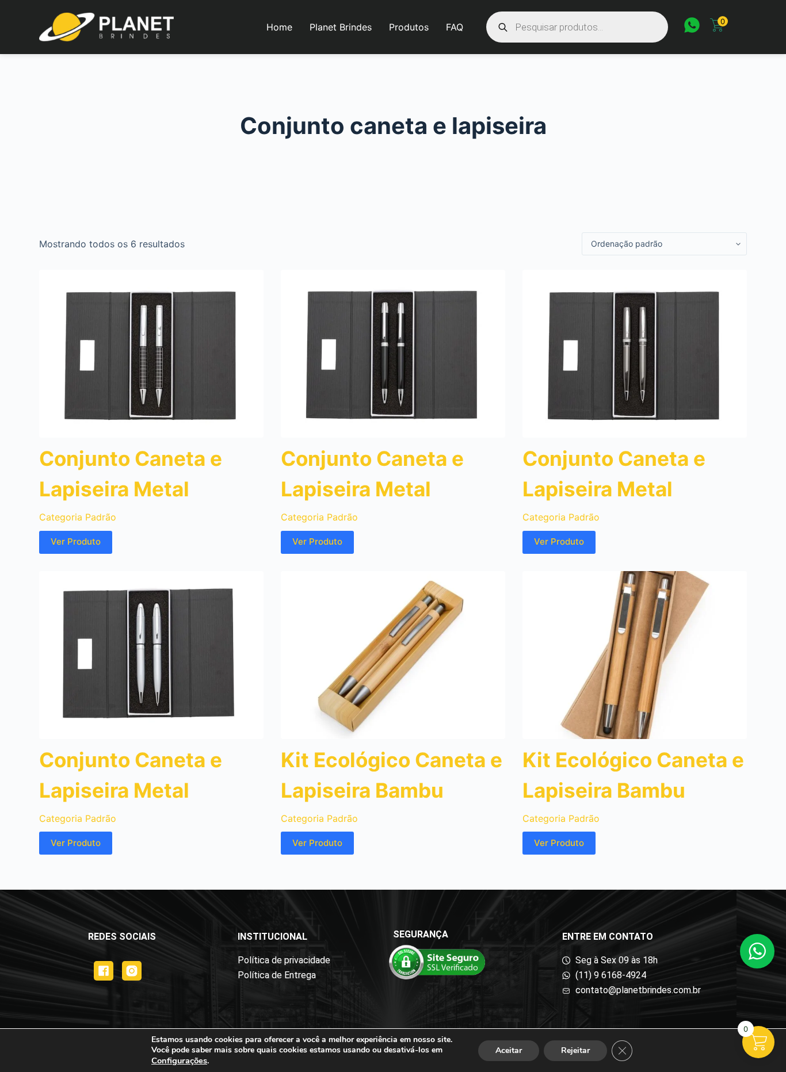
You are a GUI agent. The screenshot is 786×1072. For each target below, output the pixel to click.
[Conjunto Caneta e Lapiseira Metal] (151, 354)
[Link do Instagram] (132, 971)
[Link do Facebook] (103, 971)
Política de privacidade (284, 960)
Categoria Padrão (77, 517)
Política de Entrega (277, 975)
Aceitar (508, 1050)
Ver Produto (76, 541)
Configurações (179, 1060)
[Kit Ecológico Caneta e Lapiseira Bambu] (393, 655)
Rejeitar (575, 1050)
